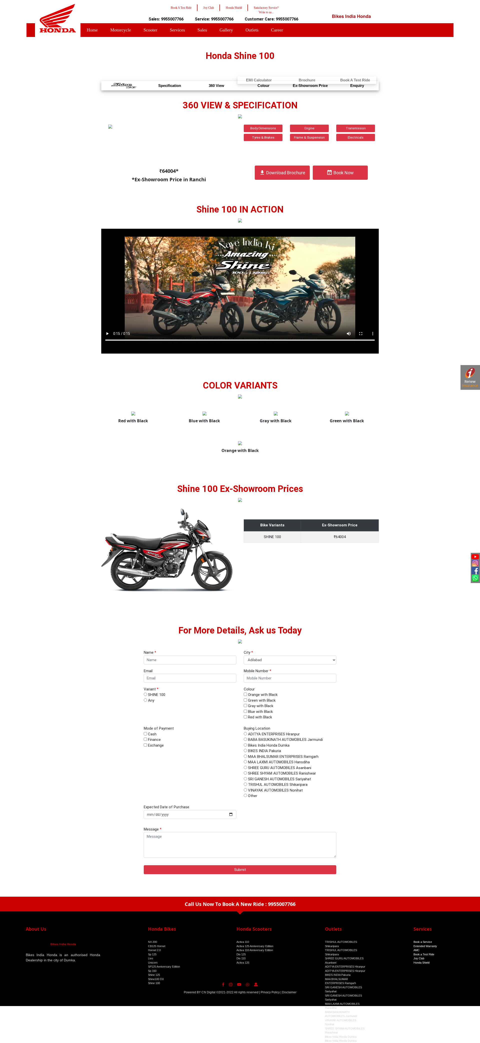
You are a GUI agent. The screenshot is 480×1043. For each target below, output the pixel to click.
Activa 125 (242, 962)
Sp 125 (152, 954)
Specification (169, 85)
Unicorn (153, 962)
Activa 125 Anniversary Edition (254, 946)
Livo (150, 958)
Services (177, 29)
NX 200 (152, 941)
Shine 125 (154, 974)
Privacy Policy (270, 992)
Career (277, 29)
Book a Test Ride (424, 954)
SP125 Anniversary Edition (164, 966)
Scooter (150, 29)
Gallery (226, 29)
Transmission (356, 128)
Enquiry (357, 85)
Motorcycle (120, 29)
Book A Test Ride (355, 80)
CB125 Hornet (156, 946)
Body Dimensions (263, 128)
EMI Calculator (259, 80)
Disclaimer (289, 992)
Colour (264, 85)
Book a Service (423, 941)
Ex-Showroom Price (310, 85)
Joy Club (419, 958)
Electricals (356, 137)
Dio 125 (241, 954)
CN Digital (209, 992)
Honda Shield (422, 962)
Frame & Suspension (309, 137)
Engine (309, 128)
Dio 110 (241, 958)
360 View (216, 85)
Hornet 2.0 (154, 950)
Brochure (307, 80)
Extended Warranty (425, 946)
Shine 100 (154, 983)
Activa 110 (242, 941)
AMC (417, 950)
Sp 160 (152, 970)
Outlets (252, 29)
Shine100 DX (156, 979)
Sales (202, 29)
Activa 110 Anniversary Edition (254, 950)
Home (92, 29)
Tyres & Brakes (263, 137)
